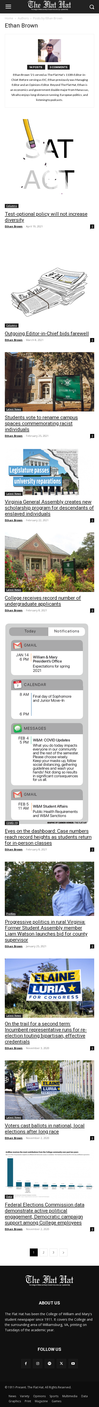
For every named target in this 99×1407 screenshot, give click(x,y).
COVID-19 (12, 823)
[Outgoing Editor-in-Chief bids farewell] (49, 283)
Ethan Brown (14, 226)
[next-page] (63, 1252)
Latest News (13, 409)
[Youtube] (73, 1363)
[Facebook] (26, 1363)
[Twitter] (61, 1363)
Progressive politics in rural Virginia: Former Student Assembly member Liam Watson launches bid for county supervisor (46, 931)
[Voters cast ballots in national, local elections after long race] (49, 1090)
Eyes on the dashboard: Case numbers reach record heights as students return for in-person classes (48, 837)
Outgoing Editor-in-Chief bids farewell (47, 333)
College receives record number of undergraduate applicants (43, 601)
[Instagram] (37, 1363)
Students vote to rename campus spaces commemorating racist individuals (41, 423)
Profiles (11, 913)
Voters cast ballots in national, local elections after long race (45, 1128)
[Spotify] (49, 1363)
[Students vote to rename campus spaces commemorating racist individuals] (49, 381)
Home (9, 18)
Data (9, 1196)
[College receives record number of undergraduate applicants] (49, 562)
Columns (11, 206)
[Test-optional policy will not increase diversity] (49, 163)
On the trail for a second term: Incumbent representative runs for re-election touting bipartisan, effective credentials (46, 1033)
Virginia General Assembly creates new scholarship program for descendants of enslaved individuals (49, 508)
